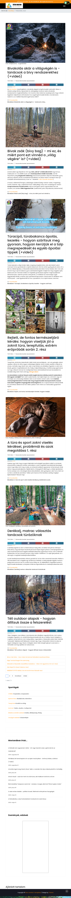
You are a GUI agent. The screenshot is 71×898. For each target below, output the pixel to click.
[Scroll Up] (66, 891)
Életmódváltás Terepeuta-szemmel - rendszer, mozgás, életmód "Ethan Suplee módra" (34, 785)
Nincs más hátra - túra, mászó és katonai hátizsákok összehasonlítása (28, 657)
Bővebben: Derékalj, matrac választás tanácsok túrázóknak (26, 569)
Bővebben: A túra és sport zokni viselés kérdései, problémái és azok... (29, 480)
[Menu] (64, 6)
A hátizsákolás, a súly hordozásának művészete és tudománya (27, 800)
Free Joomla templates (32, 897)
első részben (13, 89)
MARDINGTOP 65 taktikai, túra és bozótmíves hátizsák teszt (25, 670)
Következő (18, 676)
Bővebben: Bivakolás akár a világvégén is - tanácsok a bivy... (26, 102)
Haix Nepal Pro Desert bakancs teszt (18, 667)
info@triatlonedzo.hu (47, 1)
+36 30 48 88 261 (34, 1)
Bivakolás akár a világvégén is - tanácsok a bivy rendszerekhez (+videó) (33, 72)
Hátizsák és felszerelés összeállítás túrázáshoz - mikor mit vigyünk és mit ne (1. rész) (32, 664)
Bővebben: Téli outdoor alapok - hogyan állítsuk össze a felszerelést (29, 650)
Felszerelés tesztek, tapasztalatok (25, 81)
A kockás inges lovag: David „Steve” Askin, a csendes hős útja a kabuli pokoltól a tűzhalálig (35, 770)
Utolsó (25, 676)
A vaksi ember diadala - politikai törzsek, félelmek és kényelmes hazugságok (31, 793)
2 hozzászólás (13, 478)
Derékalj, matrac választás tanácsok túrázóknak (29, 533)
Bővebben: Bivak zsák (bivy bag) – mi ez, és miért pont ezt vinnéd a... (28, 193)
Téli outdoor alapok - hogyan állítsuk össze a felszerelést (31, 620)
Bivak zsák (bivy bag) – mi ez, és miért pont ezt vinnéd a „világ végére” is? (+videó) (34, 155)
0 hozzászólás (13, 100)
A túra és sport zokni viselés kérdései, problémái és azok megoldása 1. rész (30, 446)
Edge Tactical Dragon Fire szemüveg (18, 660)
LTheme (50, 892)
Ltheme (43, 897)
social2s (13, 86)
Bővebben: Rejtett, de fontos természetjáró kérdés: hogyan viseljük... (28, 391)
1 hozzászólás (13, 281)
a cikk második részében (45, 179)
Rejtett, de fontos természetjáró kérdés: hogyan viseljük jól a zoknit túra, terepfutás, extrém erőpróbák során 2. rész (33, 343)
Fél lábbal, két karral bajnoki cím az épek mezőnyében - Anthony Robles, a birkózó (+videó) (33, 762)
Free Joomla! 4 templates (33, 892)
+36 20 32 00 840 (23, 1)
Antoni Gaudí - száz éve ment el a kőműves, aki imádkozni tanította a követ (31, 778)
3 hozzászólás (13, 567)
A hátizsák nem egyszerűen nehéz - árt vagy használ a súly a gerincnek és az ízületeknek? (31, 751)
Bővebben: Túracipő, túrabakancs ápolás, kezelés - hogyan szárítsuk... (29, 283)
